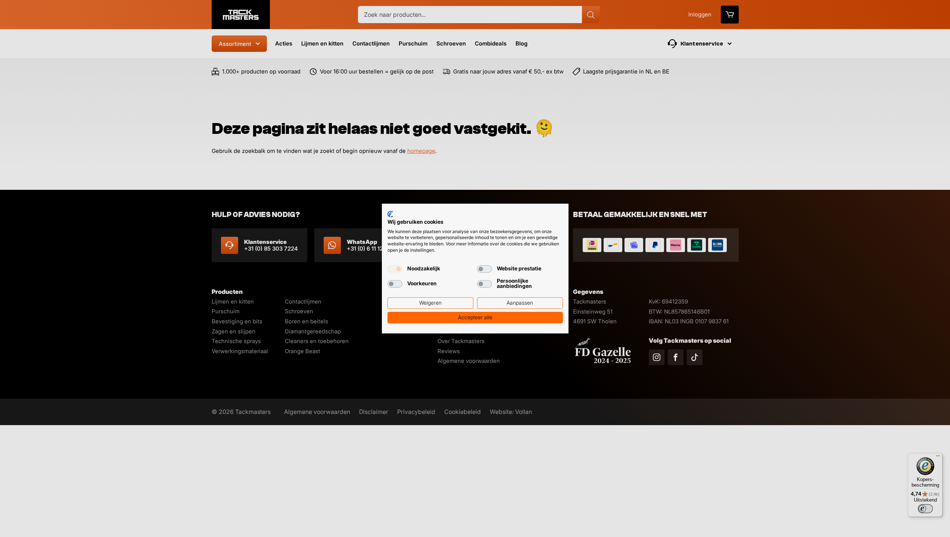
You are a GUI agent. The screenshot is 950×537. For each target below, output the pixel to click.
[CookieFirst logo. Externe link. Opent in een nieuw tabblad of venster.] (390, 214)
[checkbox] (394, 269)
